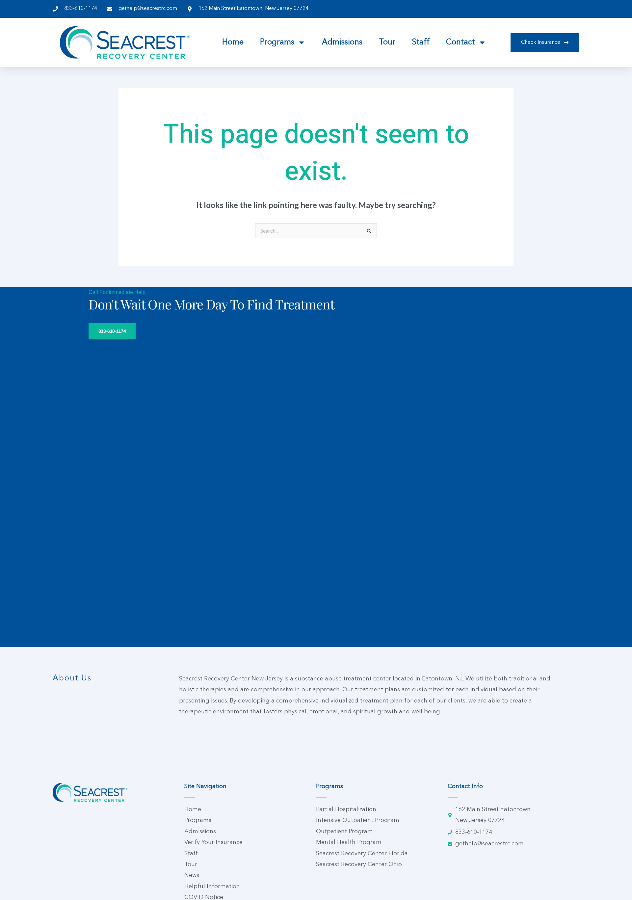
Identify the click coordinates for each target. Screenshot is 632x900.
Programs (277, 42)
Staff (421, 42)
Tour (387, 42)
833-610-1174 (112, 331)
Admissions (342, 42)
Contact (460, 42)
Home (233, 42)
